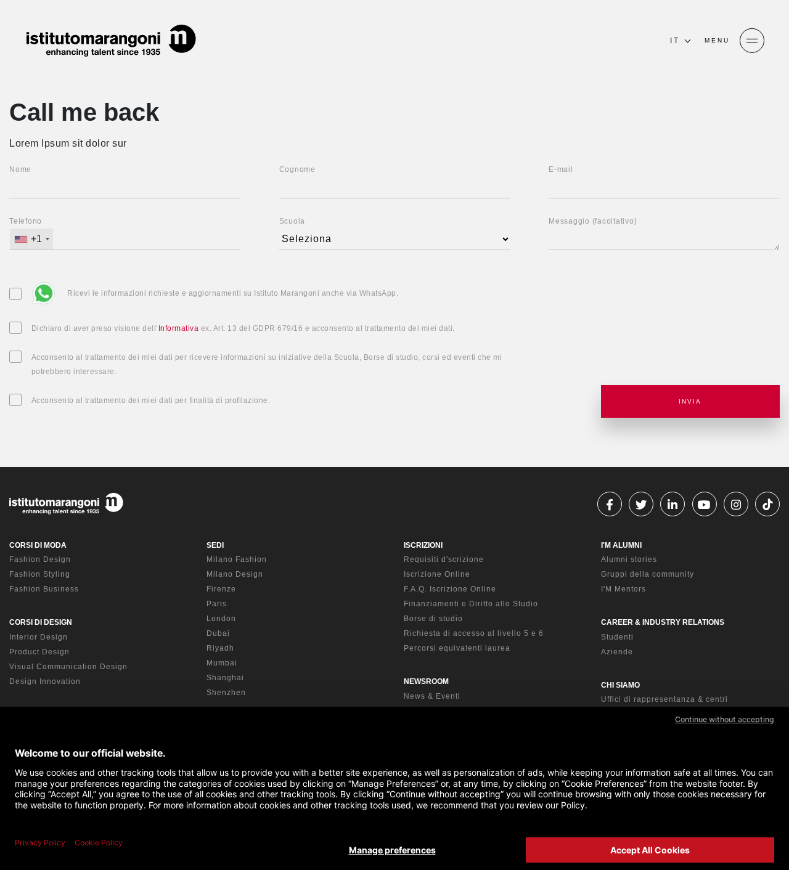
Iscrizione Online (437, 574)
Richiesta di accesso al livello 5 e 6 (474, 633)
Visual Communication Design (68, 666)
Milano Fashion (236, 559)
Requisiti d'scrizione (444, 559)
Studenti (617, 637)
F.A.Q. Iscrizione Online (450, 589)
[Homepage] (111, 41)
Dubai (218, 633)
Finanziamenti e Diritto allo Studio (471, 604)
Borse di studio (433, 618)
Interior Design (38, 637)
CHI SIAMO (620, 685)
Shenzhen (226, 692)
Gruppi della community (647, 574)
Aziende (617, 652)
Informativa (178, 328)
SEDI (215, 545)
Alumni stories (629, 559)
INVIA (690, 401)
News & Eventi (432, 696)
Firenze (221, 589)
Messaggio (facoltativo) (593, 221)
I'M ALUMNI (621, 545)
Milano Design (234, 574)
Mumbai (221, 663)
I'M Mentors (623, 589)
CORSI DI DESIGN (40, 622)
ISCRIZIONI (423, 545)
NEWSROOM (426, 681)
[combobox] (31, 239)
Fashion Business (44, 589)
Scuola (292, 221)
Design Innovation (45, 681)
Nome (20, 169)
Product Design (39, 652)
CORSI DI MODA (38, 545)
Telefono (25, 221)
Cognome (297, 169)
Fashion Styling (39, 574)
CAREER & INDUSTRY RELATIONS (662, 622)
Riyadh (220, 648)
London (221, 618)
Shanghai (225, 677)
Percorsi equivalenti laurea (457, 648)
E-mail (561, 169)
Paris (216, 604)
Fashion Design (40, 559)
